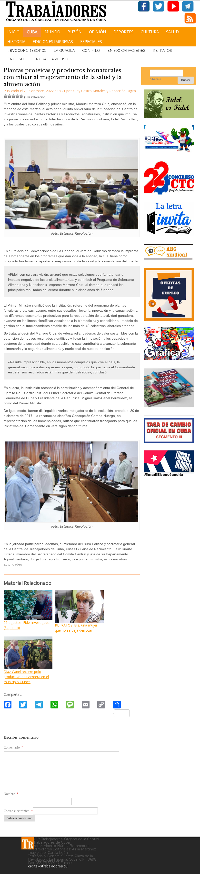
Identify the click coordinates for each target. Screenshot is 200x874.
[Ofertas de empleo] (169, 294)
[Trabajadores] (27, 843)
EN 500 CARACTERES (126, 50)
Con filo (91, 50)
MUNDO (52, 32)
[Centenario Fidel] (169, 116)
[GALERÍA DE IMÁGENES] (169, 358)
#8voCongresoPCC (26, 50)
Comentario (13, 747)
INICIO (13, 32)
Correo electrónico (18, 811)
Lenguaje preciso (49, 59)
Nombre (11, 794)
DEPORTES (123, 32)
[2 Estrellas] (9, 96)
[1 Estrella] (6, 96)
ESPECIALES (91, 41)
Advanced (155, 79)
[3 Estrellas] (13, 96)
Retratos (162, 50)
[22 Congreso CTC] (169, 192)
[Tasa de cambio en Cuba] (169, 441)
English (15, 59)
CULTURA (150, 32)
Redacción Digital (123, 90)
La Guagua (64, 50)
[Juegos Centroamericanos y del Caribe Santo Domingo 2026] (169, 152)
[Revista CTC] (169, 406)
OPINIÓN (97, 32)
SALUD (172, 32)
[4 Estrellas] (17, 96)
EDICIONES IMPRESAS (53, 41)
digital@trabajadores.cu (48, 866)
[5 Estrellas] (21, 96)
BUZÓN (75, 32)
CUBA (32, 32)
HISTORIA (16, 41)
